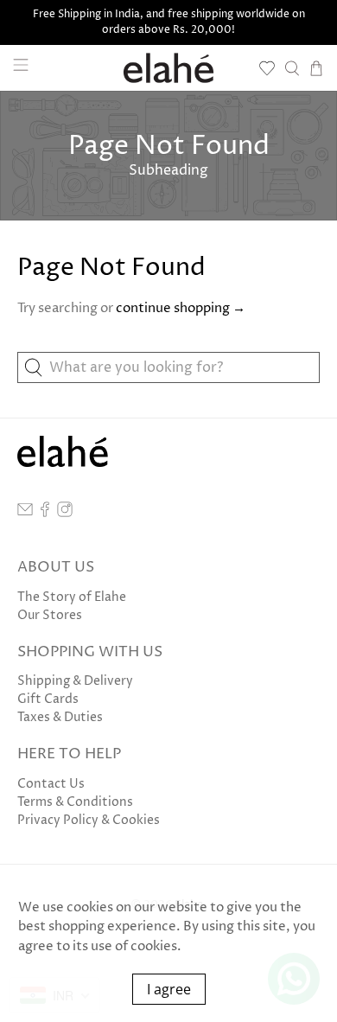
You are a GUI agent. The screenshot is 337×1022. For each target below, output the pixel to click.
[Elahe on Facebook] (45, 513)
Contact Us (51, 784)
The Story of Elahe (71, 597)
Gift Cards (48, 699)
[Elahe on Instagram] (65, 513)
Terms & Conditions (75, 802)
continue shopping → (180, 308)
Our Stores (49, 615)
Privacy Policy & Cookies (88, 820)
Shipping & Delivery (75, 681)
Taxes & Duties (60, 717)
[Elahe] (169, 67)
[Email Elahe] (25, 513)
